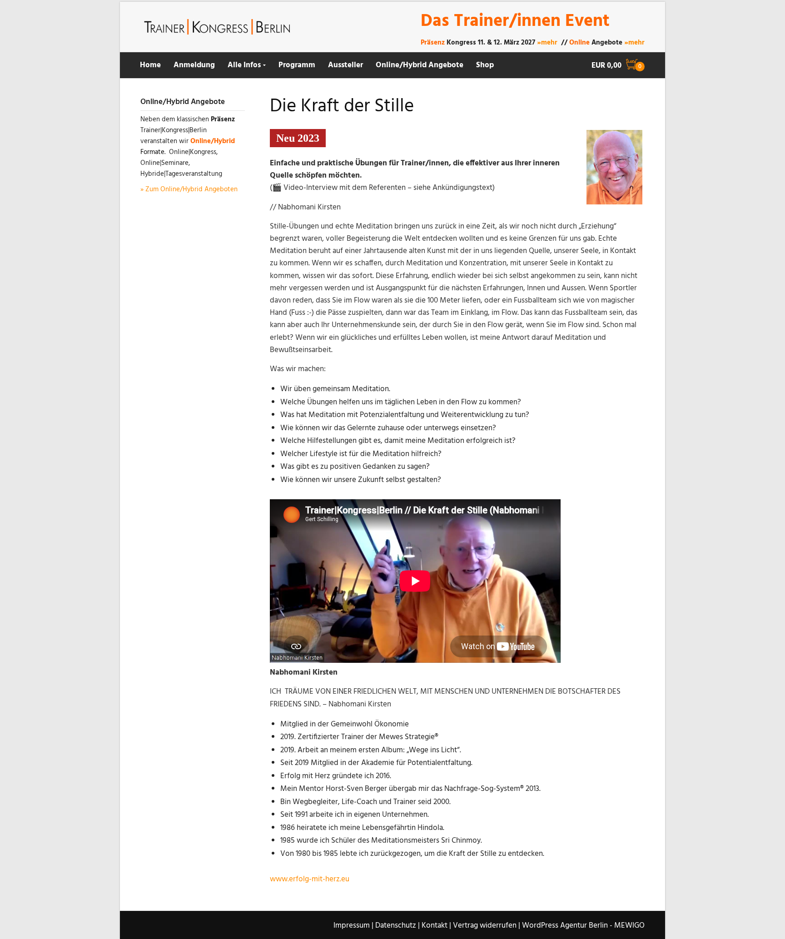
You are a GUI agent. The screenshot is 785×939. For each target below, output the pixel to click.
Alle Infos (244, 65)
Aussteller (345, 65)
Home (150, 65)
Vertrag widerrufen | (486, 925)
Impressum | (353, 925)
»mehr (547, 42)
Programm (296, 65)
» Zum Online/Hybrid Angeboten (189, 189)
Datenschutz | (397, 925)
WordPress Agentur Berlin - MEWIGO (583, 925)
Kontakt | (436, 925)
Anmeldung (194, 65)
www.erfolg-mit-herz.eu (309, 879)
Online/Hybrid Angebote (419, 65)
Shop (485, 65)
